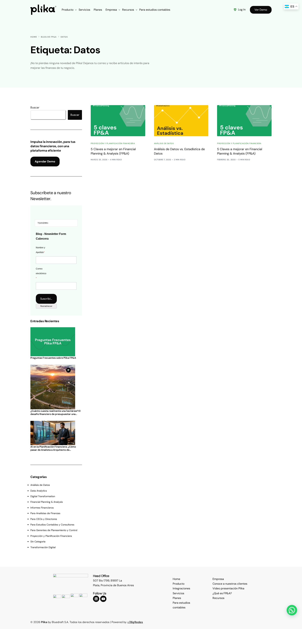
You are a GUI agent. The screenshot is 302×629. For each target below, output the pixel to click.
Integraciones (181, 588)
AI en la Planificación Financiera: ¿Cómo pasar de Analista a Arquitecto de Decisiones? (53, 448)
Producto (178, 584)
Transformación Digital (43, 547)
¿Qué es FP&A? (222, 593)
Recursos (218, 598)
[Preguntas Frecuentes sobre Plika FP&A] (56, 341)
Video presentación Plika (228, 588)
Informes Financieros (42, 507)
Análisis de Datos (164, 143)
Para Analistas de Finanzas (45, 513)
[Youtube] (103, 599)
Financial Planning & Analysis (46, 501)
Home (176, 579)
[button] (292, 610)
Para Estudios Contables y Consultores (52, 524)
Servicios (178, 593)
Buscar (34, 107)
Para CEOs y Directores (43, 519)
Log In (242, 9)
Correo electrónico (41, 273)
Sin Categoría (37, 541)
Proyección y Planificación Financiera (113, 143)
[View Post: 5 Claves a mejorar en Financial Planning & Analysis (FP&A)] (118, 120)
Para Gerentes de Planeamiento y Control (53, 530)
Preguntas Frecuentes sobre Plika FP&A (53, 357)
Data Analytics (38, 490)
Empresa (218, 579)
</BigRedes (135, 622)
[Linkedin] (96, 599)
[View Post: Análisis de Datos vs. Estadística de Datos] (181, 120)
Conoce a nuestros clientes (230, 584)
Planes (177, 598)
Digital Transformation (42, 496)
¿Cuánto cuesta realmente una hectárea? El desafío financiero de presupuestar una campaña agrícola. (55, 412)
